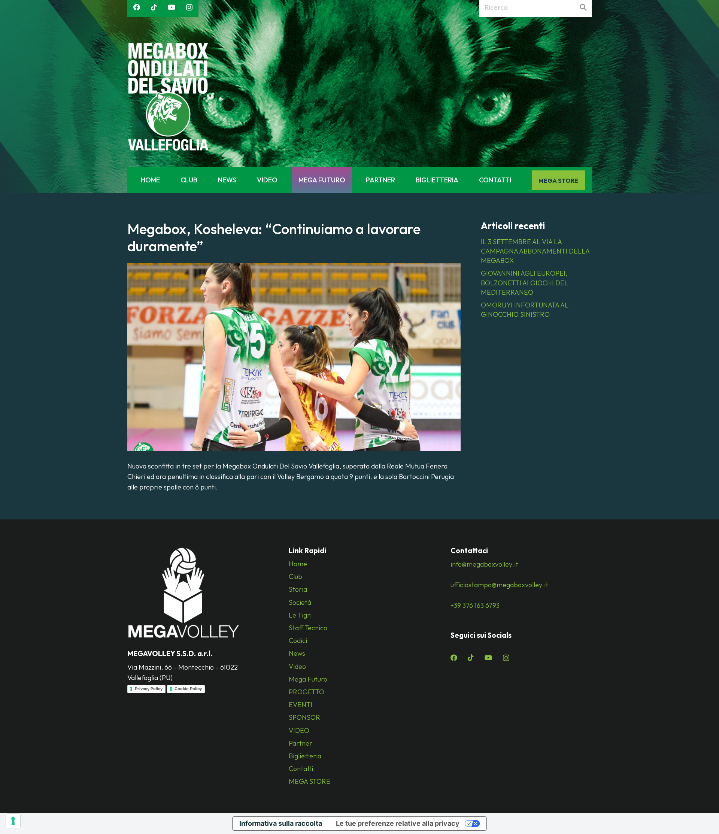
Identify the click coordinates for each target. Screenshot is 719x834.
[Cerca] (583, 7)
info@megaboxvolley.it (484, 564)
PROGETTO (306, 692)
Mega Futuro (308, 679)
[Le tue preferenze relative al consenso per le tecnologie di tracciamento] (13, 821)
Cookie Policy (188, 688)
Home (298, 563)
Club (295, 576)
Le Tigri (300, 615)
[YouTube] (171, 7)
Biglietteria (305, 756)
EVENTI (300, 704)
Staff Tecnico (308, 628)
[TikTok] (154, 7)
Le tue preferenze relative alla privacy (397, 823)
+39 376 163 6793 (475, 605)
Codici (298, 640)
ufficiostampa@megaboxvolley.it (499, 584)
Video (297, 666)
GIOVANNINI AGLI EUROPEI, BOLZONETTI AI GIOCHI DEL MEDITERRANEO (524, 282)
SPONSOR (304, 717)
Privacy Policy (149, 688)
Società (300, 602)
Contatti (301, 768)
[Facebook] (136, 7)
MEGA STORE (309, 781)
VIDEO (299, 730)
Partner (300, 743)
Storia (298, 589)
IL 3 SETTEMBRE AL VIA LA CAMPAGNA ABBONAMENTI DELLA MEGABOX (535, 251)
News (297, 653)
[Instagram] (189, 7)
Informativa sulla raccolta (280, 823)
